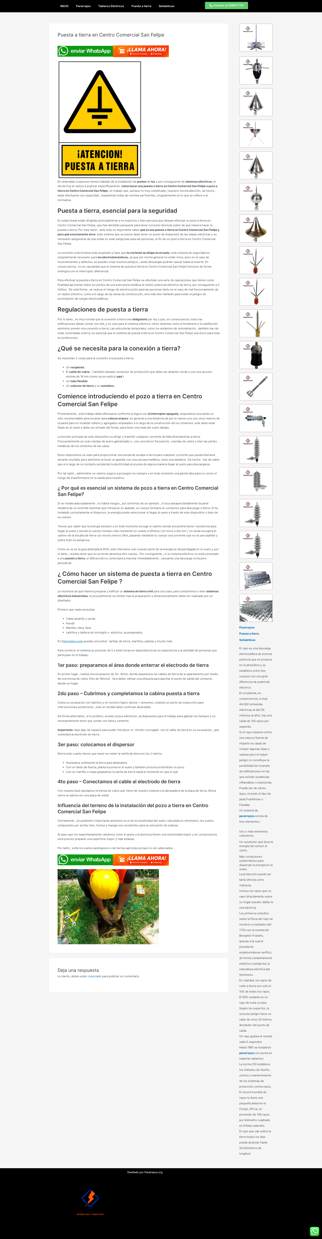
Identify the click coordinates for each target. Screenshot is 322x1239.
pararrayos (246, 816)
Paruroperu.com (72, 641)
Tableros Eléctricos (111, 6)
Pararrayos (83, 6)
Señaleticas (166, 6)
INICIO (64, 6)
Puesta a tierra (141, 6)
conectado (94, 976)
